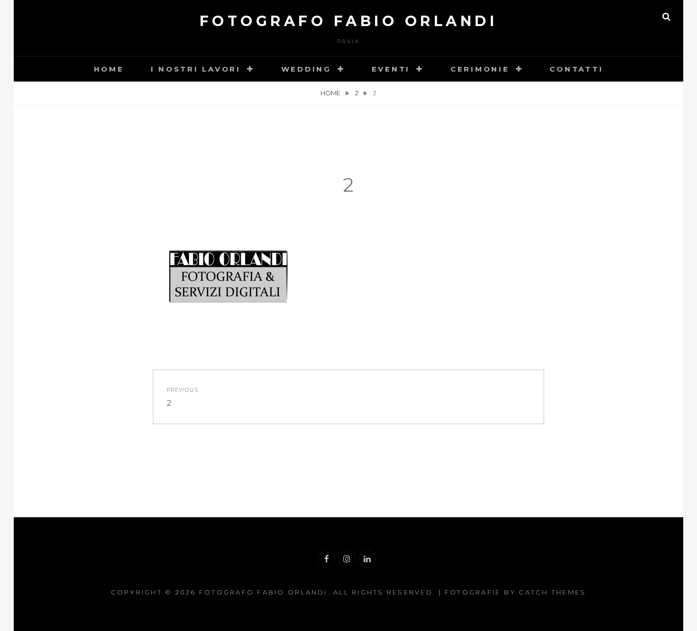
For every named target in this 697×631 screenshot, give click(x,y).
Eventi (391, 68)
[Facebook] (326, 558)
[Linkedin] (367, 558)
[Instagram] (347, 558)
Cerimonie (480, 68)
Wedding (306, 68)
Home (109, 68)
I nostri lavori (196, 68)
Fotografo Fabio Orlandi (349, 21)
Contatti (576, 68)
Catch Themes (552, 592)
